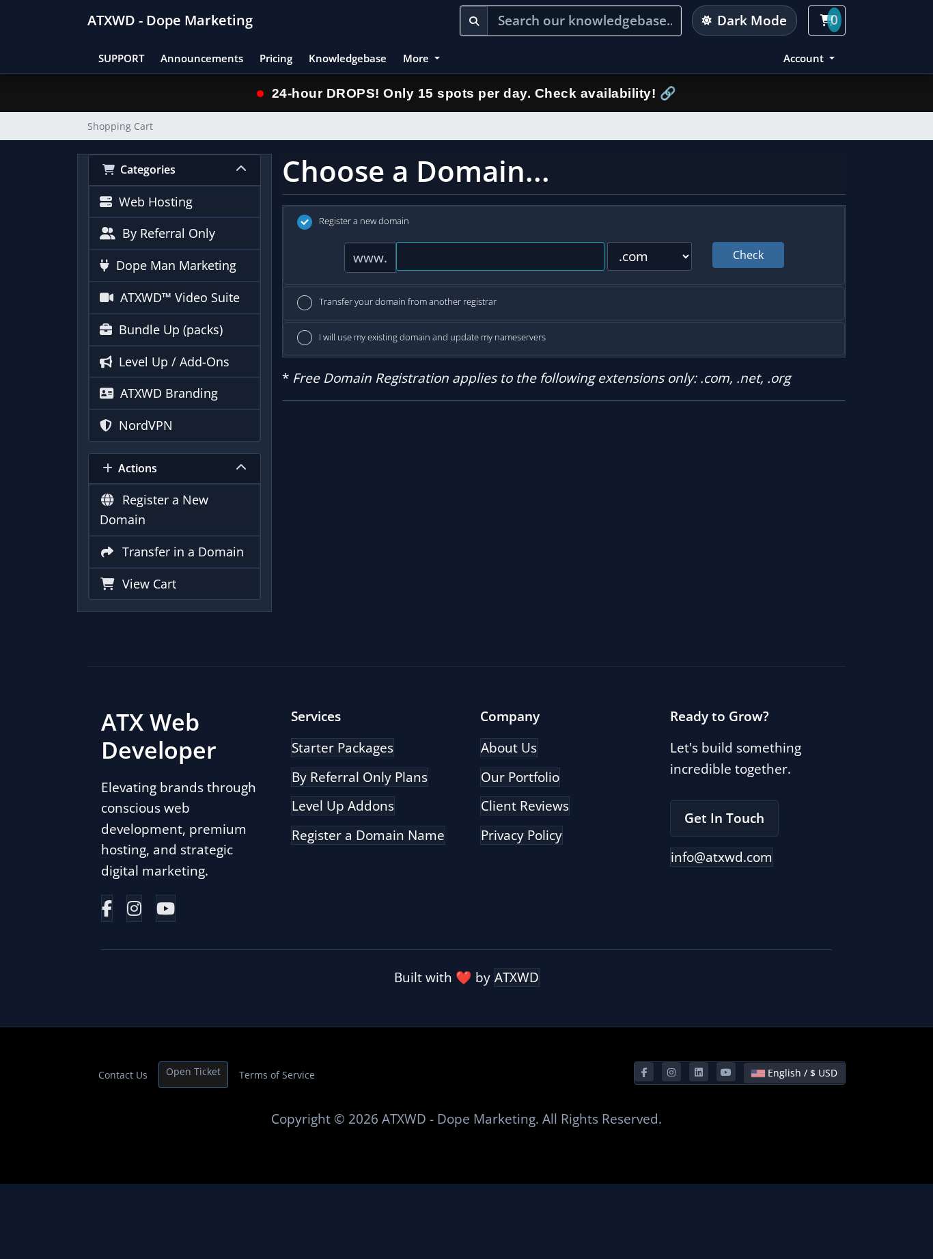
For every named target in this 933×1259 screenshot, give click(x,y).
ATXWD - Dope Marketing (170, 20)
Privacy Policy (521, 835)
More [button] (417, 58)
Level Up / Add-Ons (170, 361)
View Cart (145, 584)
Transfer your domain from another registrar (408, 301)
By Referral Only (165, 233)
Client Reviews (525, 806)
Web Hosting (152, 201)
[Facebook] (107, 908)
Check (748, 254)
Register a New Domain (154, 509)
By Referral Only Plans (360, 777)
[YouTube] (166, 908)
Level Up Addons (343, 806)
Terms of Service (277, 1074)
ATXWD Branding (165, 393)
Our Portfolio (520, 777)
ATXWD (517, 977)
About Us (509, 748)
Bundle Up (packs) (167, 329)
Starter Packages (342, 748)
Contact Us (123, 1074)
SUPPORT (121, 58)
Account (804, 58)
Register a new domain (364, 221)
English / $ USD (801, 1072)
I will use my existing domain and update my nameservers (432, 337)
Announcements (202, 58)
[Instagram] (134, 908)
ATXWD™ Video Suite (176, 297)
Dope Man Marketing (172, 265)
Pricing (276, 58)
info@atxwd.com (721, 857)
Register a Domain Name (368, 835)
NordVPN (142, 425)
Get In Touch (724, 818)
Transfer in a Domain (179, 551)
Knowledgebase (348, 58)
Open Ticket (193, 1071)
